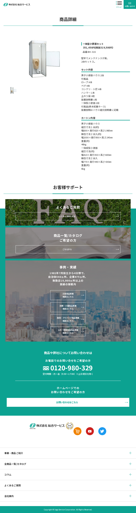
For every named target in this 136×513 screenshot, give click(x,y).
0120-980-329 (71, 367)
